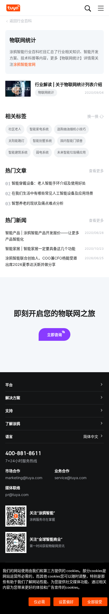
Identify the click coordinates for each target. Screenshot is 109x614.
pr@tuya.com (17, 494)
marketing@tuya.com (23, 477)
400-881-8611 (23, 453)
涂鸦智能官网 (24, 64)
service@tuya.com (70, 477)
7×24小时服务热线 (21, 461)
